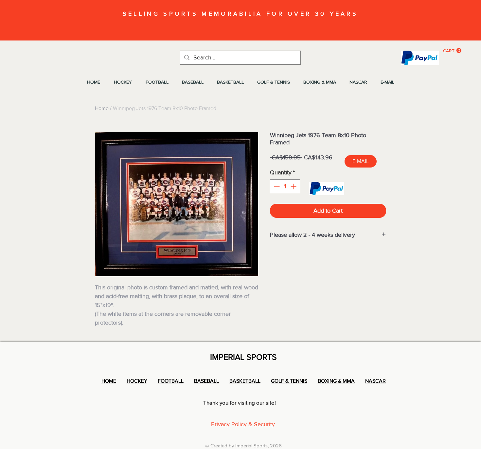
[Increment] (294, 186)
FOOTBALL (171, 381)
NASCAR (375, 381)
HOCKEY (137, 381)
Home (102, 108)
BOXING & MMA (336, 381)
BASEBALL (206, 381)
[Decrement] (276, 186)
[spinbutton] (285, 186)
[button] (452, 50)
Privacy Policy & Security (243, 424)
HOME (108, 381)
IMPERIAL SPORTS (243, 356)
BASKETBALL (244, 381)
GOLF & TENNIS (289, 381)
